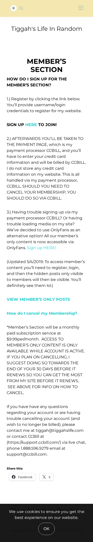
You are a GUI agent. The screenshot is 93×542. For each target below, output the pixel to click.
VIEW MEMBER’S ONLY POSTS (38, 299)
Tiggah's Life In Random (46, 28)
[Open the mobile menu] (80, 8)
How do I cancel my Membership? (42, 313)
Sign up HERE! (41, 247)
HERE (31, 124)
